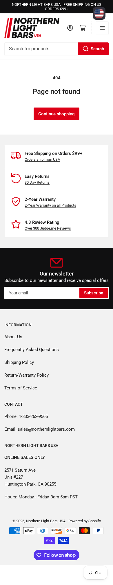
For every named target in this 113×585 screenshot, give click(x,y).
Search (97, 48)
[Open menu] (102, 28)
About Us (13, 336)
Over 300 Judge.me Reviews (48, 228)
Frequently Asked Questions (31, 349)
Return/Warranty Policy (26, 375)
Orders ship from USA (42, 159)
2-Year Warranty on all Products (50, 205)
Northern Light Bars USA (45, 521)
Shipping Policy (19, 362)
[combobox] (56, 48)
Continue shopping (56, 114)
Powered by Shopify (84, 521)
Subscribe (93, 293)
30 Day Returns (37, 182)
